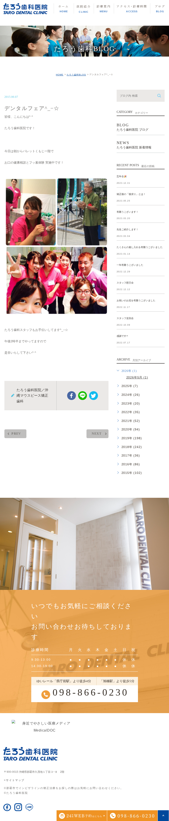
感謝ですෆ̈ (122, 336)
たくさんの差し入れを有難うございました (140, 247)
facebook (71, 395)
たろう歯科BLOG (76, 74)
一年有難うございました (130, 265)
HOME (59, 74)
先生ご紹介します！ (127, 229)
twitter (93, 395)
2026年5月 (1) (137, 377)
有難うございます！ (127, 212)
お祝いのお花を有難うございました (136, 300)
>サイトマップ (14, 780)
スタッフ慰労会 (125, 283)
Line (82, 395)
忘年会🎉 (122, 176)
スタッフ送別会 (125, 318)
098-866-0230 (91, 692)
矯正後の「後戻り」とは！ (131, 194)
